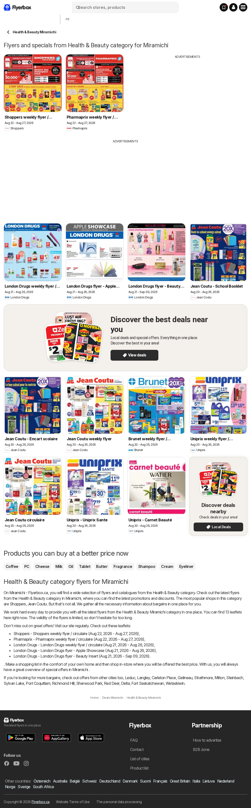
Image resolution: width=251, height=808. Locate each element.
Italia (196, 781)
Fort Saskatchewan (147, 683)
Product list (139, 768)
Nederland (225, 781)
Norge (10, 786)
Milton (219, 677)
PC (26, 566)
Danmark (130, 781)
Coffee (12, 566)
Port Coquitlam (38, 683)
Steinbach (234, 677)
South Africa (43, 786)
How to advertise (207, 740)
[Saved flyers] (224, 7)
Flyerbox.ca (40, 802)
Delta (125, 683)
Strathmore (203, 677)
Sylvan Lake (14, 683)
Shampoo (146, 566)
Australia (60, 781)
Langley (143, 677)
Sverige (24, 786)
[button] (233, 7)
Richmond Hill (63, 683)
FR (67, 19)
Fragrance (122, 566)
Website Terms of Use (72, 802)
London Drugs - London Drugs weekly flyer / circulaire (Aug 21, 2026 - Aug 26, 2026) (83, 644)
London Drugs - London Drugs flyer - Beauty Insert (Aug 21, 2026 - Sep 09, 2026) (81, 656)
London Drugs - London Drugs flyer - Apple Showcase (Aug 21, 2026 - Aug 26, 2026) (84, 650)
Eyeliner (186, 566)
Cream (167, 566)
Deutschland (109, 781)
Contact (136, 749)
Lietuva (208, 781)
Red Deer (111, 683)
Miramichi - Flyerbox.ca (28, 592)
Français (160, 781)
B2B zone (201, 749)
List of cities (140, 758)
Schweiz (89, 781)
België (75, 781)
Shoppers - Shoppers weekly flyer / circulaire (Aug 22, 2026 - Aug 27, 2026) (76, 633)
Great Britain (180, 781)
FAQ (134, 740)
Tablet (84, 566)
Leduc (130, 677)
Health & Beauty (166, 592)
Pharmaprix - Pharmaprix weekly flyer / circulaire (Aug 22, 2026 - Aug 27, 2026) (78, 639)
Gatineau (185, 677)
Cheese (42, 566)
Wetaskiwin (175, 683)
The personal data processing (119, 802)
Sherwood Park (89, 683)
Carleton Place (164, 677)
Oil (70, 566)
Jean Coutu (37, 603)
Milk (59, 566)
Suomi (145, 781)
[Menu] (243, 7)
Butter (102, 566)
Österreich (42, 781)
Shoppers (18, 603)
